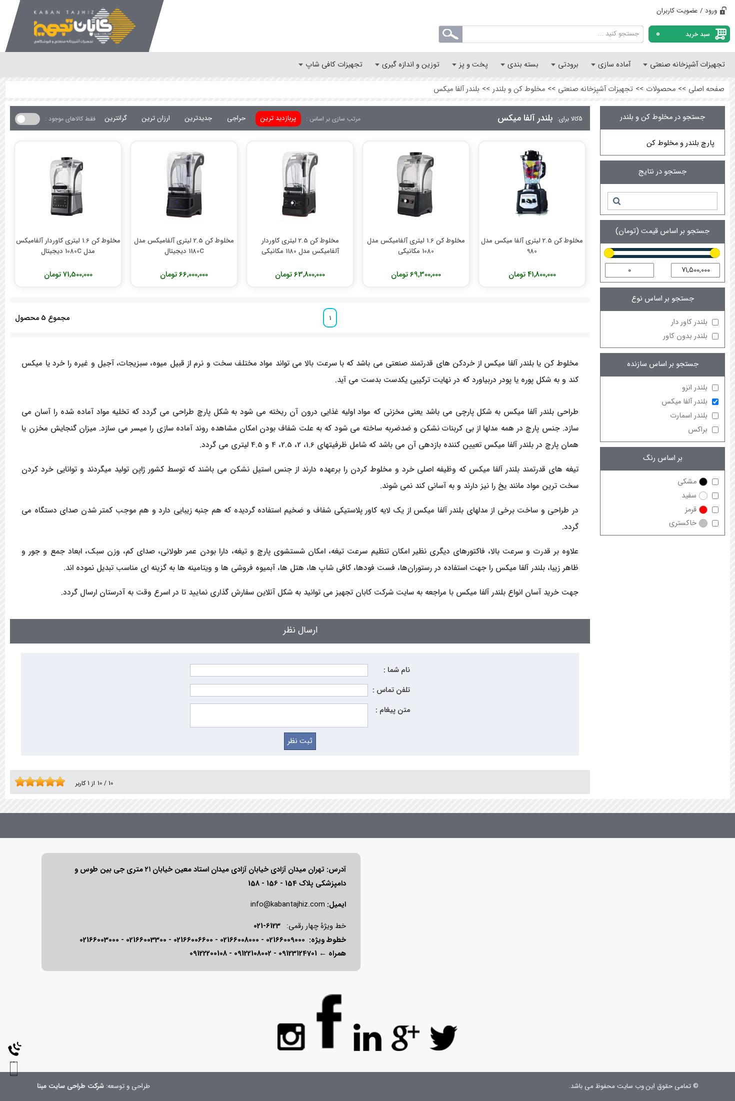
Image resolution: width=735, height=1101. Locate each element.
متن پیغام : (393, 710)
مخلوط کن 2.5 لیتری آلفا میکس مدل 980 (532, 246)
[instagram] (292, 1036)
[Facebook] (330, 1021)
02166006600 (193, 940)
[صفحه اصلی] (84, 26)
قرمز (690, 510)
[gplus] (406, 1038)
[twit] (444, 1038)
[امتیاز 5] (37, 781)
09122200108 (208, 954)
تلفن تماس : (391, 690)
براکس (698, 430)
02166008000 (239, 940)
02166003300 (146, 940)
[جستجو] (616, 201)
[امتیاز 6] (42, 781)
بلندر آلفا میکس (457, 89)
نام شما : (397, 670)
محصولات (661, 89)
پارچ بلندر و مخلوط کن (680, 143)
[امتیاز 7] (47, 781)
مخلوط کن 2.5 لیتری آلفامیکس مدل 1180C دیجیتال (184, 246)
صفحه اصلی (706, 89)
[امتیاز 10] (62, 781)
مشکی (687, 482)
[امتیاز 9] (57, 781)
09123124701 (297, 954)
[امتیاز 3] (27, 781)
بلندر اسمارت (689, 416)
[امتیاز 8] (52, 781)
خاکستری (682, 523)
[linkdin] (368, 1038)
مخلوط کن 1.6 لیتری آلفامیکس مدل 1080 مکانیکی (416, 246)
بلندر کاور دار (689, 322)
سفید (689, 496)
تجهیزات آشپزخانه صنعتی (595, 89)
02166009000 (285, 940)
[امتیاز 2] (22, 781)
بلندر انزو (695, 388)
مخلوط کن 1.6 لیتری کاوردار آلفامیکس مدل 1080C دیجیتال (68, 246)
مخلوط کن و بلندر (518, 89)
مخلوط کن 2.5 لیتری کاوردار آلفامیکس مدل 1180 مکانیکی (300, 246)
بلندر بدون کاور (685, 336)
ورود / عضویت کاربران (686, 11)
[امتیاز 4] (32, 781)
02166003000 (99, 940)
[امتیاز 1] (17, 781)
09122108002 (253, 954)
